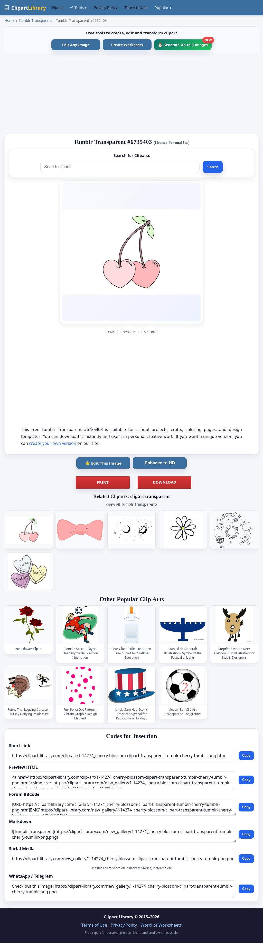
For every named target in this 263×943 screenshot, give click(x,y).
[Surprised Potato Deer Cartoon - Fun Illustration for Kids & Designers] (234, 624)
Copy (246, 755)
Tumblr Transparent (35, 20)
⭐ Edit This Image (103, 463)
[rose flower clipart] (29, 624)
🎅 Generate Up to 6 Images (185, 43)
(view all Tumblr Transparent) (131, 504)
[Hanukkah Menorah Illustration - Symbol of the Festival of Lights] (183, 624)
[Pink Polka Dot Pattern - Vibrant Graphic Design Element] (80, 685)
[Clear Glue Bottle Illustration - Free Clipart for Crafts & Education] (131, 624)
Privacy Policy (105, 7)
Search (212, 167)
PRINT (103, 482)
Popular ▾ (163, 7)
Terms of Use (136, 7)
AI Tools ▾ (78, 7)
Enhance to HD (160, 462)
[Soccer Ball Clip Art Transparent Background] (183, 685)
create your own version (52, 443)
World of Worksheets (161, 925)
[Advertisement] (131, 94)
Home (57, 7)
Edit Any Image (75, 44)
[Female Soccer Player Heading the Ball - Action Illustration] (80, 624)
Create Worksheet (127, 44)
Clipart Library (118, 917)
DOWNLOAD (164, 482)
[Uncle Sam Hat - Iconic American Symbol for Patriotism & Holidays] (131, 685)
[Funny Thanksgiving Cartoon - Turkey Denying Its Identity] (29, 685)
